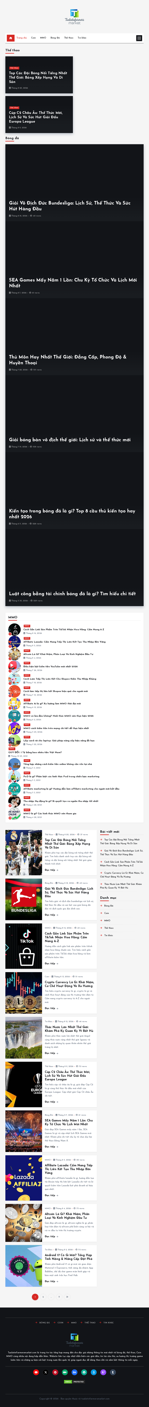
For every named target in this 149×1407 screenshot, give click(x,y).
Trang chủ (21, 38)
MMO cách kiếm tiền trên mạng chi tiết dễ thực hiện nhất (56, 728)
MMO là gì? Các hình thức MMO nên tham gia (49, 814)
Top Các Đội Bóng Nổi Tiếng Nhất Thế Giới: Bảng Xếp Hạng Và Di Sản (38, 78)
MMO (43, 38)
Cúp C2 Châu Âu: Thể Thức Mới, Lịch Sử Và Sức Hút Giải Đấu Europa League (36, 117)
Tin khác (82, 38)
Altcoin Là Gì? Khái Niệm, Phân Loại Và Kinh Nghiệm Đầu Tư (58, 654)
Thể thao (68, 38)
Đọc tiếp (50, 870)
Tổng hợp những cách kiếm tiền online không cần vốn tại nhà (57, 764)
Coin (33, 38)
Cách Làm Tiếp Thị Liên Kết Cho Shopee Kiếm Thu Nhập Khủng (59, 679)
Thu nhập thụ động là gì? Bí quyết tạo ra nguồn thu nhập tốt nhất (61, 801)
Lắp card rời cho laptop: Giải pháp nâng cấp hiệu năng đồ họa (58, 741)
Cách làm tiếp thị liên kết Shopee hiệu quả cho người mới (55, 691)
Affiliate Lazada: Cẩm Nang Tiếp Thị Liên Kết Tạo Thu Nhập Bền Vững (64, 642)
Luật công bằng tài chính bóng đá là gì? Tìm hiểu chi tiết (72, 594)
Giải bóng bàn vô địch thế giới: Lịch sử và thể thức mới (70, 440)
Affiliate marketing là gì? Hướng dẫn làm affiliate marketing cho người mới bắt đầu (71, 789)
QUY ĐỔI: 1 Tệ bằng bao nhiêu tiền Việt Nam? (35, 752)
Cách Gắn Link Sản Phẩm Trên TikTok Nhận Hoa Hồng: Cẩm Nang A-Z (63, 629)
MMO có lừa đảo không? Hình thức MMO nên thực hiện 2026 (58, 716)
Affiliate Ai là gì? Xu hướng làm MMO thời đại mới (52, 704)
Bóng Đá (55, 38)
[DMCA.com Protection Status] (74, 1382)
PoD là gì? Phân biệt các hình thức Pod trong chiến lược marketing (61, 776)
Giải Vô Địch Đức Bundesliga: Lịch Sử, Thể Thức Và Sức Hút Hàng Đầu (69, 892)
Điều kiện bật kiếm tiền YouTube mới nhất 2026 (50, 667)
